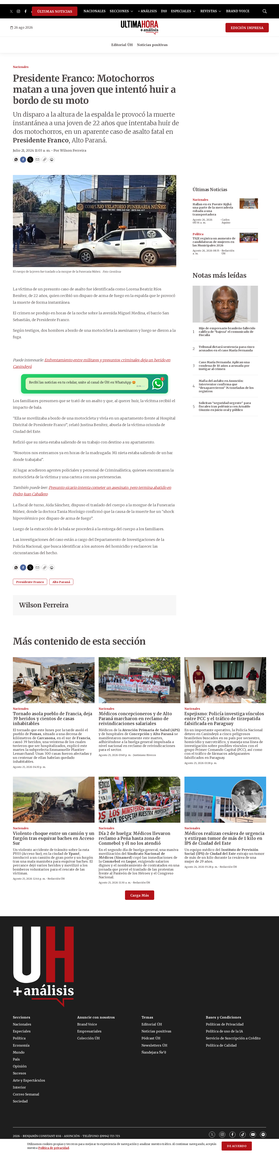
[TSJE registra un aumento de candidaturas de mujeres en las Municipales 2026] (249, 238)
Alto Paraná (61, 582)
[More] (132, 11)
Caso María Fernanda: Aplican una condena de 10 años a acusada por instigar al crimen (224, 366)
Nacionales (21, 67)
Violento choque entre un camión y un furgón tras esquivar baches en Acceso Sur (53, 838)
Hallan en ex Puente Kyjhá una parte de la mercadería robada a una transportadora (213, 209)
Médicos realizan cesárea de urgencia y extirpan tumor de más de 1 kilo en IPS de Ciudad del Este (224, 838)
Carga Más (139, 895)
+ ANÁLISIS (147, 11)
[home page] (139, 27)
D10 (164, 11)
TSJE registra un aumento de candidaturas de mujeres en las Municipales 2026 (214, 242)
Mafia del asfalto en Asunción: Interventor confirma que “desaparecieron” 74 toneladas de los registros (226, 386)
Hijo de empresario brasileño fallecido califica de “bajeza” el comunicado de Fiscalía (227, 332)
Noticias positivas (152, 45)
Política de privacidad (53, 1148)
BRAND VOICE (237, 11)
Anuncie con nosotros (96, 1017)
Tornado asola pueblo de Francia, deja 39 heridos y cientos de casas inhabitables (52, 718)
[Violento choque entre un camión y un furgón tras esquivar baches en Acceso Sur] (54, 800)
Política (198, 234)
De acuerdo (237, 1146)
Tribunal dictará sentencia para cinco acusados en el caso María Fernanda (226, 348)
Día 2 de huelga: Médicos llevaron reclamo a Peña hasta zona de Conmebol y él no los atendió (134, 838)
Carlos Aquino (226, 221)
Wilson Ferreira (44, 605)
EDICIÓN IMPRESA (247, 28)
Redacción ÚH (228, 252)
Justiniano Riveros (144, 755)
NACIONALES (95, 11)
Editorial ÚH (122, 45)
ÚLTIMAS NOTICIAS (54, 11)
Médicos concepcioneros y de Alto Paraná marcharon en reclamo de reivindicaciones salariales (135, 718)
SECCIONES (119, 11)
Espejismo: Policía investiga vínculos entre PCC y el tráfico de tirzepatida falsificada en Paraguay (224, 718)
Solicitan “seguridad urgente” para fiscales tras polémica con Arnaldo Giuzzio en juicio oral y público (225, 406)
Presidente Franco (30, 582)
